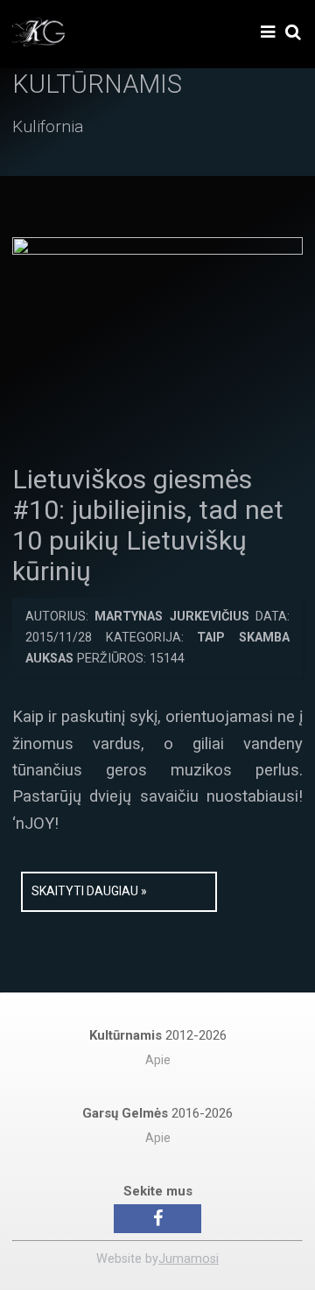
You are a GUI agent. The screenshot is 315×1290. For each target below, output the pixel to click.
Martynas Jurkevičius (171, 616)
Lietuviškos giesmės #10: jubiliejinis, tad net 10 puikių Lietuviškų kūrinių (148, 525)
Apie (158, 1060)
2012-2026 (158, 1035)
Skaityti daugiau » (89, 891)
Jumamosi (188, 1258)
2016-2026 (157, 1113)
